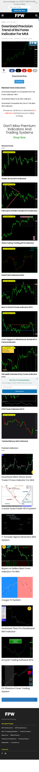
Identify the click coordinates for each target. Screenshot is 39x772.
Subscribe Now (19, 391)
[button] (19, 380)
